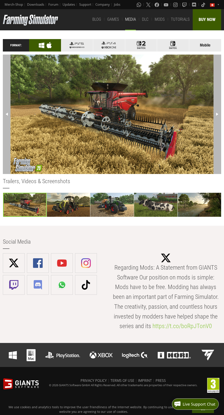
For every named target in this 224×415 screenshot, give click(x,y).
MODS (160, 19)
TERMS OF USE (122, 380)
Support (85, 4)
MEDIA (130, 19)
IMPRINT (145, 380)
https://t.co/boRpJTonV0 (182, 326)
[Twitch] (185, 4)
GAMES (113, 19)
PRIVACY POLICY (93, 380)
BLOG (96, 19)
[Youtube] (166, 4)
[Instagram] (175, 4)
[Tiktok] (203, 4)
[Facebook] (157, 4)
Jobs (117, 4)
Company (102, 4)
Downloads (35, 4)
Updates (69, 4)
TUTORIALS (180, 19)
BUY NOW (207, 19)
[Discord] (194, 4)
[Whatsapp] (139, 4)
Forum (53, 4)
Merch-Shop (14, 4)
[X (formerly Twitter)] (148, 4)
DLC (145, 19)
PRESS (161, 380)
